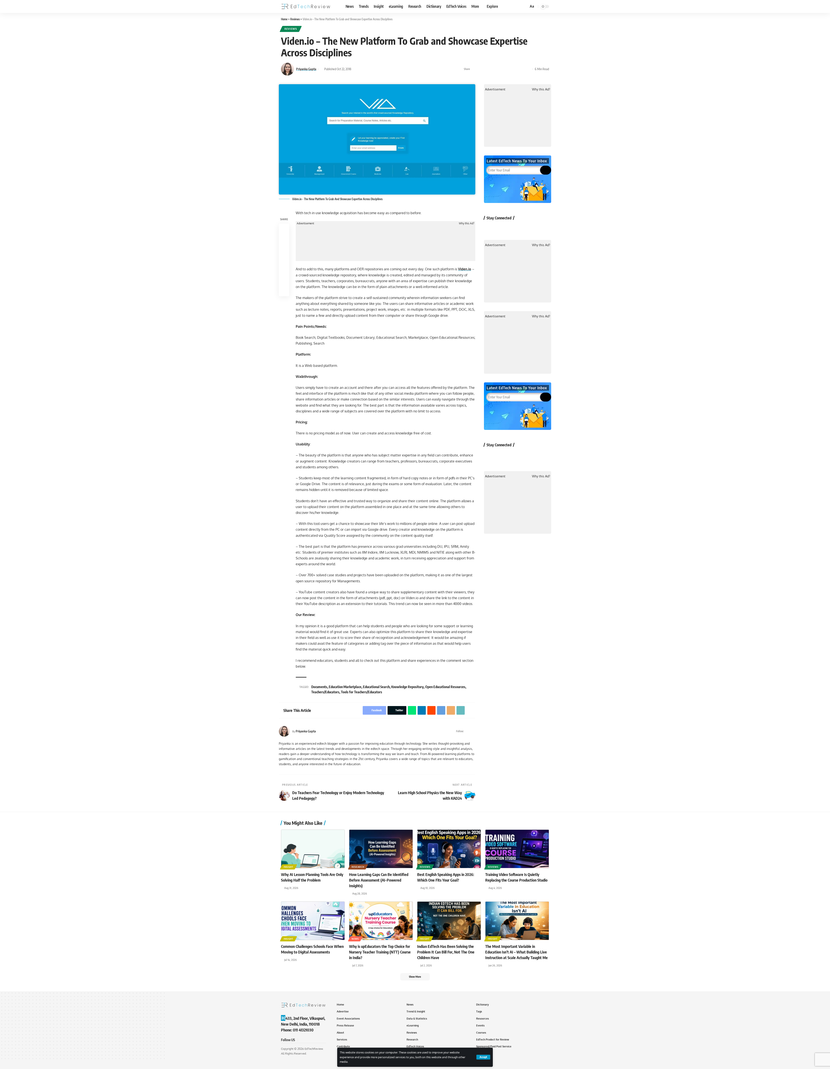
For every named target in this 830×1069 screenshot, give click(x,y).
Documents (319, 687)
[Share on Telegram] (508, 69)
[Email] (515, 69)
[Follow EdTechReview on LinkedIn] (535, 227)
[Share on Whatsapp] (488, 69)
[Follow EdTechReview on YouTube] (512, 227)
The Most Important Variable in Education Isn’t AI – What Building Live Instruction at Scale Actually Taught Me (516, 952)
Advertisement (305, 223)
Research (358, 867)
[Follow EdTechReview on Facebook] (489, 227)
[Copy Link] (521, 69)
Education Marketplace (345, 687)
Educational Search (376, 687)
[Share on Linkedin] (495, 69)
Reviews (290, 28)
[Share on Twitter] (481, 69)
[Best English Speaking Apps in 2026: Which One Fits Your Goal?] (449, 849)
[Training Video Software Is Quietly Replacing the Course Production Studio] (517, 849)
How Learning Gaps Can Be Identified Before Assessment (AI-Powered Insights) (378, 880)
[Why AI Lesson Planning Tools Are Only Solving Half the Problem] (313, 849)
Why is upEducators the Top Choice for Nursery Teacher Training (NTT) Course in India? (380, 952)
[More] (528, 69)
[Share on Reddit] (501, 69)
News (355, 939)
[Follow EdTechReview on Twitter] (501, 227)
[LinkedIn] (473, 731)
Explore (492, 6)
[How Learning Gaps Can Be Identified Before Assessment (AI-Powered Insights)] (381, 849)
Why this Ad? (466, 223)
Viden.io (464, 269)
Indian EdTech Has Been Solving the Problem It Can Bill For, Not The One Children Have (445, 952)
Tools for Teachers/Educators (361, 692)
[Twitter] (468, 731)
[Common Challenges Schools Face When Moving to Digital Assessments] (313, 921)
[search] (525, 6)
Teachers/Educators (325, 692)
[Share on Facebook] (474, 69)
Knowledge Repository (407, 687)
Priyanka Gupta (306, 69)
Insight (288, 867)
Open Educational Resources (445, 687)
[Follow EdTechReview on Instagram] (524, 227)
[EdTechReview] (306, 6)
